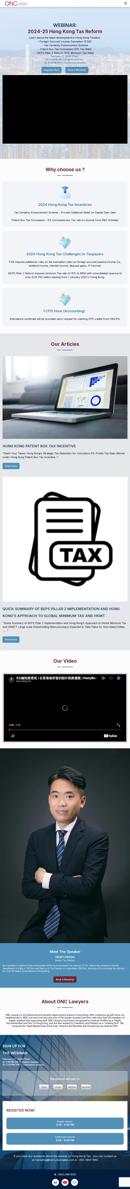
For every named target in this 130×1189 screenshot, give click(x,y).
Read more (11, 466)
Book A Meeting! (77, 70)
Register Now (51, 70)
